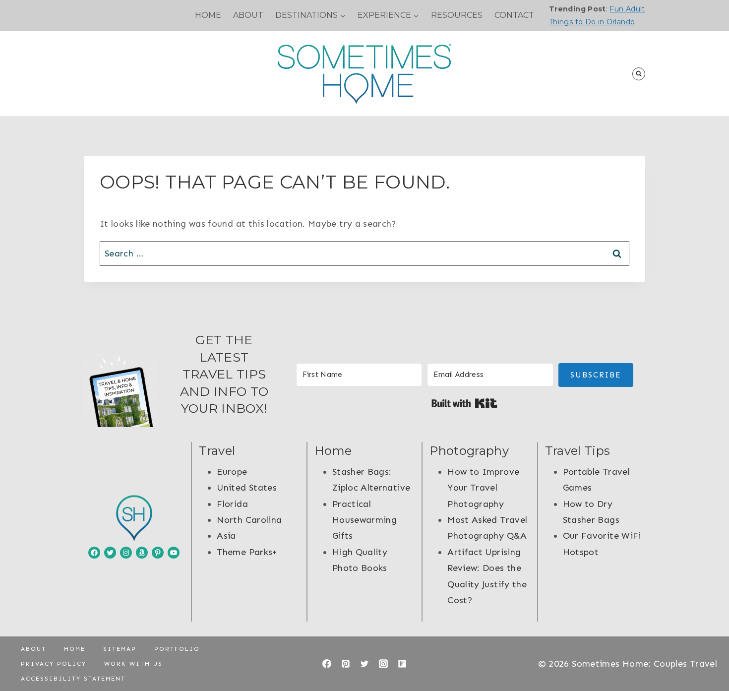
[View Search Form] (638, 73)
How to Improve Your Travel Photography (483, 487)
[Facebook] (327, 664)
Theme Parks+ (247, 552)
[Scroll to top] (705, 652)
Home (208, 15)
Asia (226, 535)
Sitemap (119, 648)
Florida (232, 504)
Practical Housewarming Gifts (364, 520)
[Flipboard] (402, 664)
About (248, 15)
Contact (514, 15)
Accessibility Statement (73, 678)
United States (247, 487)
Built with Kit (464, 403)
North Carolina (249, 519)
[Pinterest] (346, 664)
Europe (232, 471)
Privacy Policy (53, 663)
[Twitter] (364, 664)
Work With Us (133, 663)
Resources (457, 15)
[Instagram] (383, 664)
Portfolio (177, 648)
